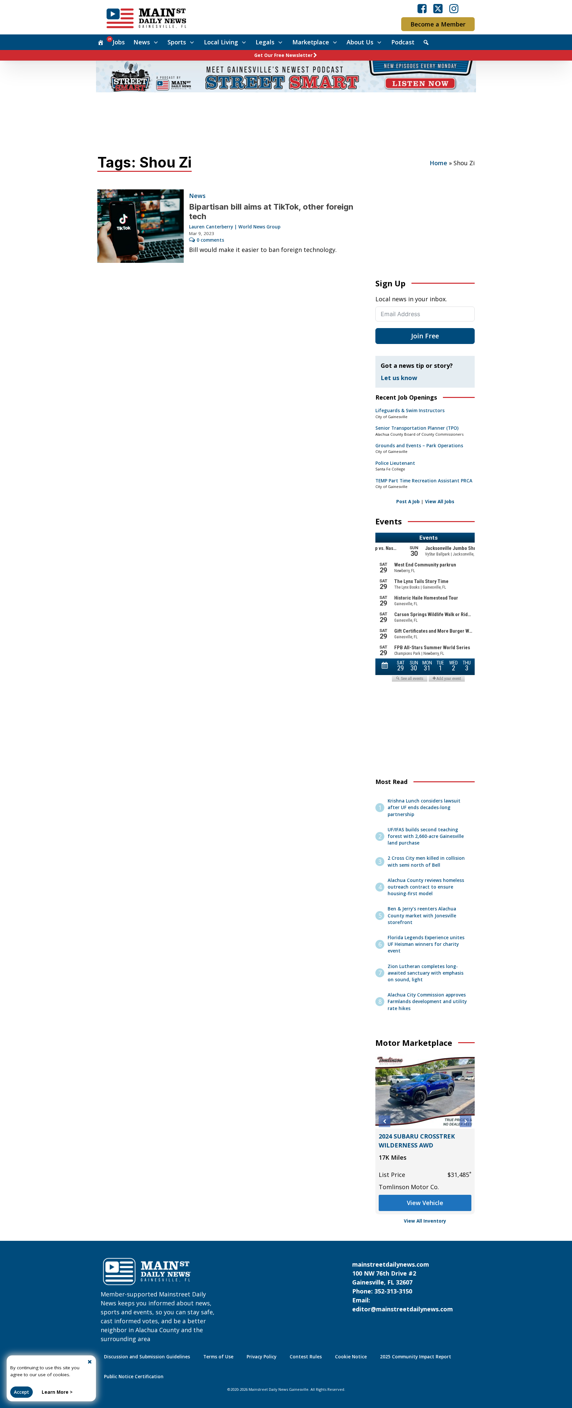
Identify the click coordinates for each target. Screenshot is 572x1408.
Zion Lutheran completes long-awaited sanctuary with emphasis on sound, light (425, 973)
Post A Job (408, 502)
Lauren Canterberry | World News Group (234, 227)
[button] (384, 1121)
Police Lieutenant (395, 463)
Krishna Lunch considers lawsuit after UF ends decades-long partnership (424, 807)
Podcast (402, 42)
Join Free (425, 335)
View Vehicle (425, 1203)
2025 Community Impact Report (415, 1357)
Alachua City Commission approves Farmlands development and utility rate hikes (427, 1001)
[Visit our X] (438, 8)
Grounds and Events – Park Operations (419, 446)
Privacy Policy (261, 1357)
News (141, 42)
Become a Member (437, 24)
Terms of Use (218, 1357)
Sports (176, 42)
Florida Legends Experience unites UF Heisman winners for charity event (426, 944)
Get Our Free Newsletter (283, 55)
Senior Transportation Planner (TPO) (416, 428)
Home (438, 163)
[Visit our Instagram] (454, 8)
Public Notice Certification (134, 1377)
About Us (360, 42)
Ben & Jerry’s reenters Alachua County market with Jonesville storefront (422, 915)
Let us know (399, 378)
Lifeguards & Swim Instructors (410, 410)
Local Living (221, 42)
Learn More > (57, 1392)
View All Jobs (439, 502)
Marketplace (310, 42)
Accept (21, 1392)
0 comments (210, 240)
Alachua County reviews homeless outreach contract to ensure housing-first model (426, 887)
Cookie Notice (351, 1357)
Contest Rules (306, 1357)
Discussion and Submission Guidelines (147, 1357)
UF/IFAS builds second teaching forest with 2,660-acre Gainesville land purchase (426, 836)
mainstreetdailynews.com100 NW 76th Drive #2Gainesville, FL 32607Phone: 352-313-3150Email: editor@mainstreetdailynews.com (402, 1286)
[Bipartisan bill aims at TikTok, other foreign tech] (140, 226)
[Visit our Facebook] (422, 8)
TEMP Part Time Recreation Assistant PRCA (423, 481)
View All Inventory (425, 1221)
